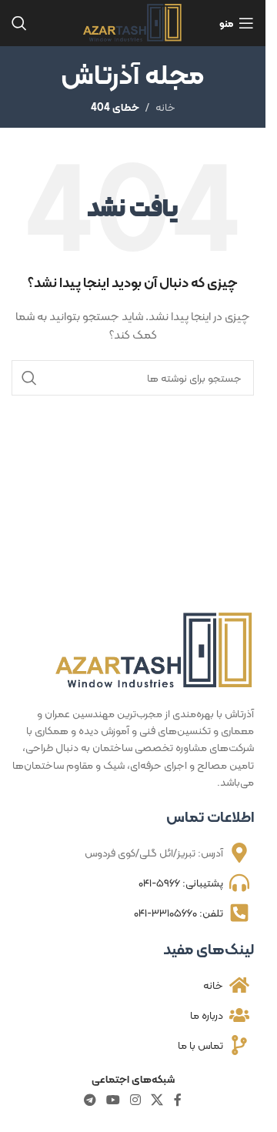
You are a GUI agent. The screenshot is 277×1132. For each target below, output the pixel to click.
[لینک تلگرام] (89, 1100)
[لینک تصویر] (154, 649)
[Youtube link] (113, 1100)
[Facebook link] (178, 1100)
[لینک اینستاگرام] (135, 1100)
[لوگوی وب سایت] (132, 21)
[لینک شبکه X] (157, 1100)
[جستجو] (19, 23)
